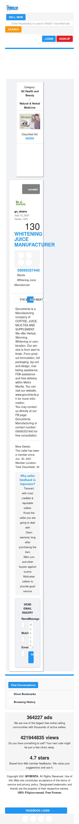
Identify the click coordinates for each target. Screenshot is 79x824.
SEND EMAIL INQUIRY (27, 608)
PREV (20, 299)
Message (31, 619)
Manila (21, 275)
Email (22, 647)
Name (22, 619)
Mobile (22, 633)
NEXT (38, 299)
